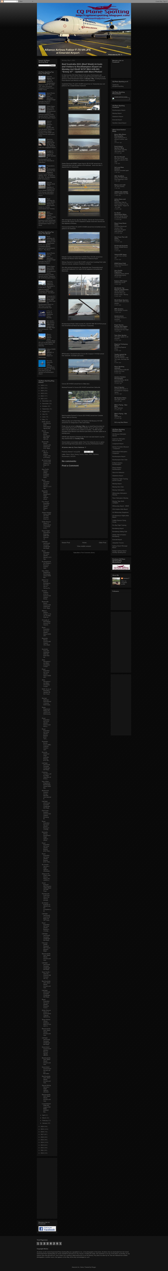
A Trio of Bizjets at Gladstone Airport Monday (50, 314)
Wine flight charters (119, 399)
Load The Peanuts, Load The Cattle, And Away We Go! (121, 359)
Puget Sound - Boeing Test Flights (120, 325)
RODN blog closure (119, 282)
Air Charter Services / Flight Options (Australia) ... (46, 868)
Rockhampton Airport (118, 110)
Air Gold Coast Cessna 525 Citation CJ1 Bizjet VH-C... (46, 463)
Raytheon (95, 454)
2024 (42, 390)
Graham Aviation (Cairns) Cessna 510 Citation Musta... (46, 595)
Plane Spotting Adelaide (119, 367)
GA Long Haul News (121, 422)
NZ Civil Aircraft (119, 157)
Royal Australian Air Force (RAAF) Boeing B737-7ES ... (46, 847)
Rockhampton (66, 456)
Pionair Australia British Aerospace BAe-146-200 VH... (46, 435)
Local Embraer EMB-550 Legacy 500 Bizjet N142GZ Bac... (46, 1108)
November (45, 403)
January (45, 1123)
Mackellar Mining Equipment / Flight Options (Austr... (46, 495)
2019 (42, 1129)
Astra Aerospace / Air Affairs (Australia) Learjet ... (46, 663)
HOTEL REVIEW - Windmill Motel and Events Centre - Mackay (121, 292)
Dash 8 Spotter (119, 387)
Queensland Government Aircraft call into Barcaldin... (46, 1070)
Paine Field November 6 (121, 265)
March (44, 1118)
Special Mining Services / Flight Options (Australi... (46, 1089)
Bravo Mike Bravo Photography (120, 135)
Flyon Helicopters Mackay (120, 498)
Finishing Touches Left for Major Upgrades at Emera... (46, 775)
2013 (42, 1145)
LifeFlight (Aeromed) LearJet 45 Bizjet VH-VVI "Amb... (46, 917)
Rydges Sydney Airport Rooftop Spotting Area (119, 551)
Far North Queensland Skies (120, 213)
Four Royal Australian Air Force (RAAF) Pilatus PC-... (45, 506)
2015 (42, 1140)
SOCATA (72, 456)
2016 (42, 1137)
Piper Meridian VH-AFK (121, 310)
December (45, 401)
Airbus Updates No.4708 (121, 193)
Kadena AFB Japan (120, 281)
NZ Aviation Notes (120, 398)
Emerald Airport (117, 119)
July (43, 414)
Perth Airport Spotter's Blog (119, 147)
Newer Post (66, 542)
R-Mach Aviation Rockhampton (117, 463)
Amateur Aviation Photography (120, 377)
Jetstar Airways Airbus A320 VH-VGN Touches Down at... (46, 516)
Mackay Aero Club (118, 487)
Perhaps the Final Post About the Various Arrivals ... (45, 897)
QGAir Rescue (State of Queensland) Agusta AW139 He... (46, 1014)
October (45, 406)
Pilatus (86, 454)
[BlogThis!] (87, 452)
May (43, 419)
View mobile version (84, 546)
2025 (42, 388)
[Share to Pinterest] (92, 452)
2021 (42, 398)
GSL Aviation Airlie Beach (120, 509)
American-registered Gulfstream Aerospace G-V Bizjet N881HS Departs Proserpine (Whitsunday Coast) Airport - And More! (46, 287)
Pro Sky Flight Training (119, 525)
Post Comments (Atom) (88, 552)
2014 (42, 1142)
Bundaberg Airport (118, 528)
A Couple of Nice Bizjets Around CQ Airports (46, 622)
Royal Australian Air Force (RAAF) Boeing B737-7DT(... (45, 734)
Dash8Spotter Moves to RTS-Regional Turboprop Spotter (121, 390)
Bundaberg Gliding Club (119, 531)
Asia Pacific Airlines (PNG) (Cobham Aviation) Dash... (45, 473)
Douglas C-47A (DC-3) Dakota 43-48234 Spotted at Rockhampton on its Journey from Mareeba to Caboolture (47, 156)
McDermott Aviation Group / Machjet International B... (46, 794)
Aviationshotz (119, 316)
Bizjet (72, 454)
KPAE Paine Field (120, 263)
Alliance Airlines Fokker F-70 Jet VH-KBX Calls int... (46, 614)
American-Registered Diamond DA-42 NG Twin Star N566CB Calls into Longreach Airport (47, 143)
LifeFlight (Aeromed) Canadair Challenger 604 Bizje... (46, 545)
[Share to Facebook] (90, 452)
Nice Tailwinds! (118, 408)
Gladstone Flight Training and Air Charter (120, 479)
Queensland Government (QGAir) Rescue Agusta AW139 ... (46, 1051)
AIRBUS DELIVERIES (121, 192)
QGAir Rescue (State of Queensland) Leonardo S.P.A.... (46, 525)
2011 (42, 1150)
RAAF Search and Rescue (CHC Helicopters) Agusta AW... (46, 425)
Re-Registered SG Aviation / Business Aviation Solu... (46, 565)
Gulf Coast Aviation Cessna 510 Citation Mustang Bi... (46, 814)
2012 (42, 1147)
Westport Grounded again (121, 170)
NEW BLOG (117, 417)
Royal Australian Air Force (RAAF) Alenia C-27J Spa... (46, 484)
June (44, 417)
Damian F (126, 578)
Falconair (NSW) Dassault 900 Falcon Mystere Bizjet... (46, 947)
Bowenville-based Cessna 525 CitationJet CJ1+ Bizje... (46, 445)
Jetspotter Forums (118, 543)
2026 (42, 385)
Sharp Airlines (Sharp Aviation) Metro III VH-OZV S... (46, 1023)
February (45, 1120)
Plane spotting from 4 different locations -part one (120, 139)
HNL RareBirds (119, 176)
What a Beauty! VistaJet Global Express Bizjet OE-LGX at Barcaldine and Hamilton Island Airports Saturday (46, 340)
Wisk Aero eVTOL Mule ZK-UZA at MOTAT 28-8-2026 (121, 160)
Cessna (81, 454)
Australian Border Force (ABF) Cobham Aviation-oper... (46, 745)
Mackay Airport (117, 113)
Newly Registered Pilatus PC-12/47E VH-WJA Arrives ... (46, 711)
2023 (42, 393)
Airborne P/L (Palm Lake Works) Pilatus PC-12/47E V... (46, 877)
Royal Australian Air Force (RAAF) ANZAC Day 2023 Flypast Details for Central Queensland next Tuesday (46, 203)
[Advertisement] (84, 524)
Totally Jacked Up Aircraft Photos (120, 355)
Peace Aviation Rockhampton (116, 468)
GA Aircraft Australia (121, 245)
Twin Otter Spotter (120, 335)
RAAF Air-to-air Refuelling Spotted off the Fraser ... (46, 692)
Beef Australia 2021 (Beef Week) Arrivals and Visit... (46, 957)
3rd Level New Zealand (119, 168)
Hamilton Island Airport (119, 123)
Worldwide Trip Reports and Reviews (121, 288)
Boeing (77, 454)
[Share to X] (89, 452)
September (45, 409)
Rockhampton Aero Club (119, 459)
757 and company (119, 186)
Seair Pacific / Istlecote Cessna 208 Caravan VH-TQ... (46, 975)
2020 (42, 1126)
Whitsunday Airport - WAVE (120, 506)
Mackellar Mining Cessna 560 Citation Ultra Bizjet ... (46, 642)
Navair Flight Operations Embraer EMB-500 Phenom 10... (46, 535)
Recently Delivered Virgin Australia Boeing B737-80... (46, 756)
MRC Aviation (118, 309)
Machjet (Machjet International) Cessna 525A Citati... (46, 701)
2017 (42, 1134)
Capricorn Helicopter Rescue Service (118, 439)
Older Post (102, 542)
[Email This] (85, 452)
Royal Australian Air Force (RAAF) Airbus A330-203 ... (46, 631)
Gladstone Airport (117, 116)
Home (84, 542)
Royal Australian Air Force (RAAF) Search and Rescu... (46, 722)
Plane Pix (117, 240)
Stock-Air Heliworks (118, 472)
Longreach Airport (117, 443)
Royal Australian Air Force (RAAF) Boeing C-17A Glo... (45, 825)
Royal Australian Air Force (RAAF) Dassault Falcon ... (45, 1003)
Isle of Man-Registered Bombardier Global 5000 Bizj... (46, 574)
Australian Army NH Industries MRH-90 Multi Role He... (45, 653)
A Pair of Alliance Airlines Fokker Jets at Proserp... (46, 454)
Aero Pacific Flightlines (118, 271)
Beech (68, 454)
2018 (42, 1132)
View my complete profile (124, 582)
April (43, 1115)
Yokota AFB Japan (120, 254)
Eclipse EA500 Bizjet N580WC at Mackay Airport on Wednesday (46, 353)
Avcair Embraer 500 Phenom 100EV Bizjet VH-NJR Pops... (46, 887)
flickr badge (124, 96)
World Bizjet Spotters (121, 300)
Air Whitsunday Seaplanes (120, 512)
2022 (42, 396)
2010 (42, 1153)
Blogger (94, 1267)
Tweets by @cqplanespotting (117, 85)
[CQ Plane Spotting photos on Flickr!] (121, 99)
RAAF (90, 454)
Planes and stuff (119, 185)
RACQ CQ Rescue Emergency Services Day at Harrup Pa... (46, 584)
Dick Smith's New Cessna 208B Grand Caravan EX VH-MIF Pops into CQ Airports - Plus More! (46, 326)
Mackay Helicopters (118, 490)
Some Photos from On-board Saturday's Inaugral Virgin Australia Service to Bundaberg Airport (47, 98)
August (44, 411)
